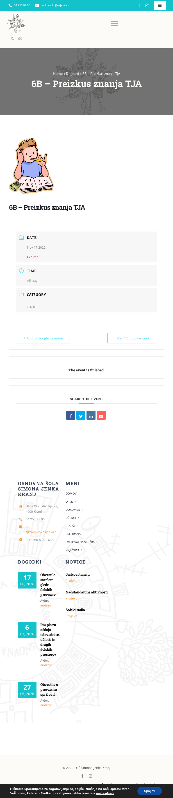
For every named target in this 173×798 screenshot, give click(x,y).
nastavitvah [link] (105, 793)
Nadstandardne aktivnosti (87, 592)
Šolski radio (75, 609)
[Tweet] (80, 415)
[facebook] (139, 5)
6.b (32, 307)
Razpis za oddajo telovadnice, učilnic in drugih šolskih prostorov (50, 639)
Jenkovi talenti (78, 574)
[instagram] (147, 5)
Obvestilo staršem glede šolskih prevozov (48, 584)
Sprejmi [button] (149, 791)
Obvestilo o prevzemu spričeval (49, 689)
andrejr (46, 605)
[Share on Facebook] (70, 415)
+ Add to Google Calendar (43, 338)
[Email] (101, 415)
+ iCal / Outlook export (131, 338)
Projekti (71, 580)
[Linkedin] (91, 415)
